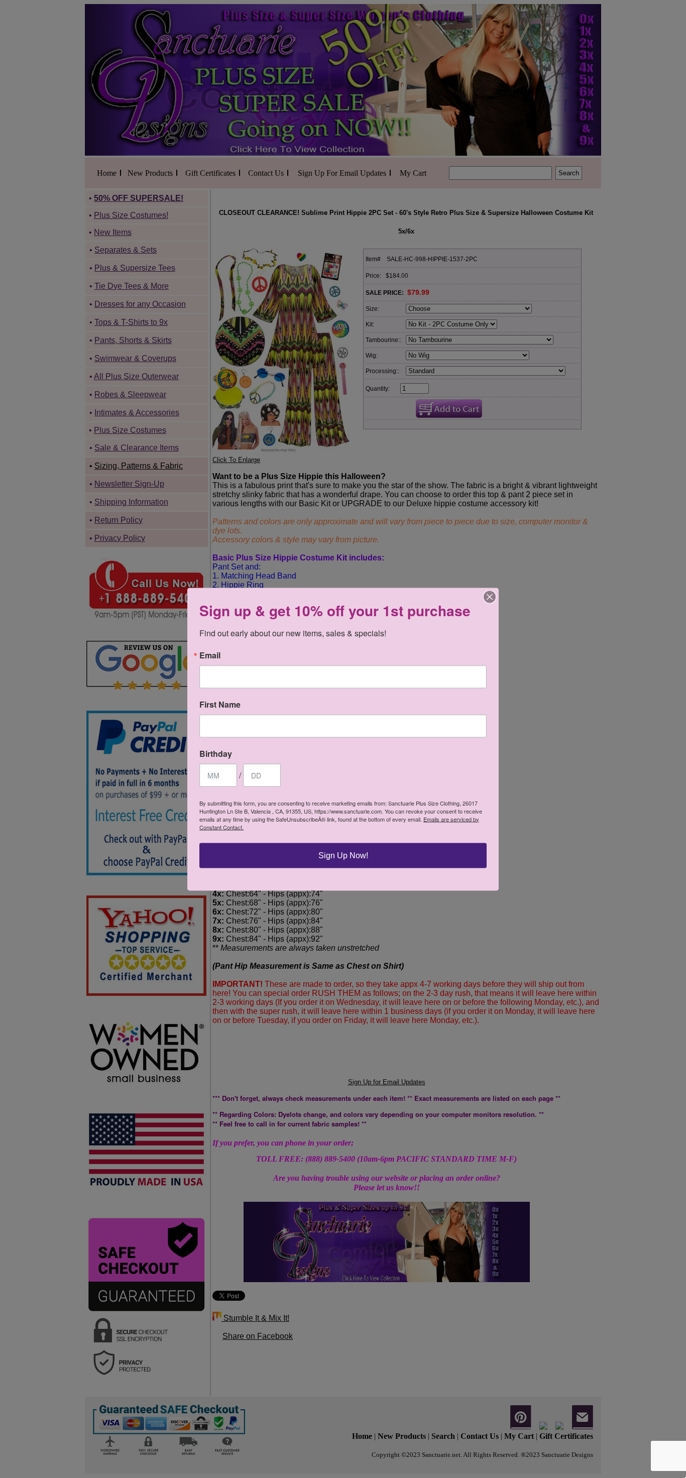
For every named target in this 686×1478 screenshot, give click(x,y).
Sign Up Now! (343, 855)
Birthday (215, 753)
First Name (220, 704)
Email (209, 655)
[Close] (490, 597)
